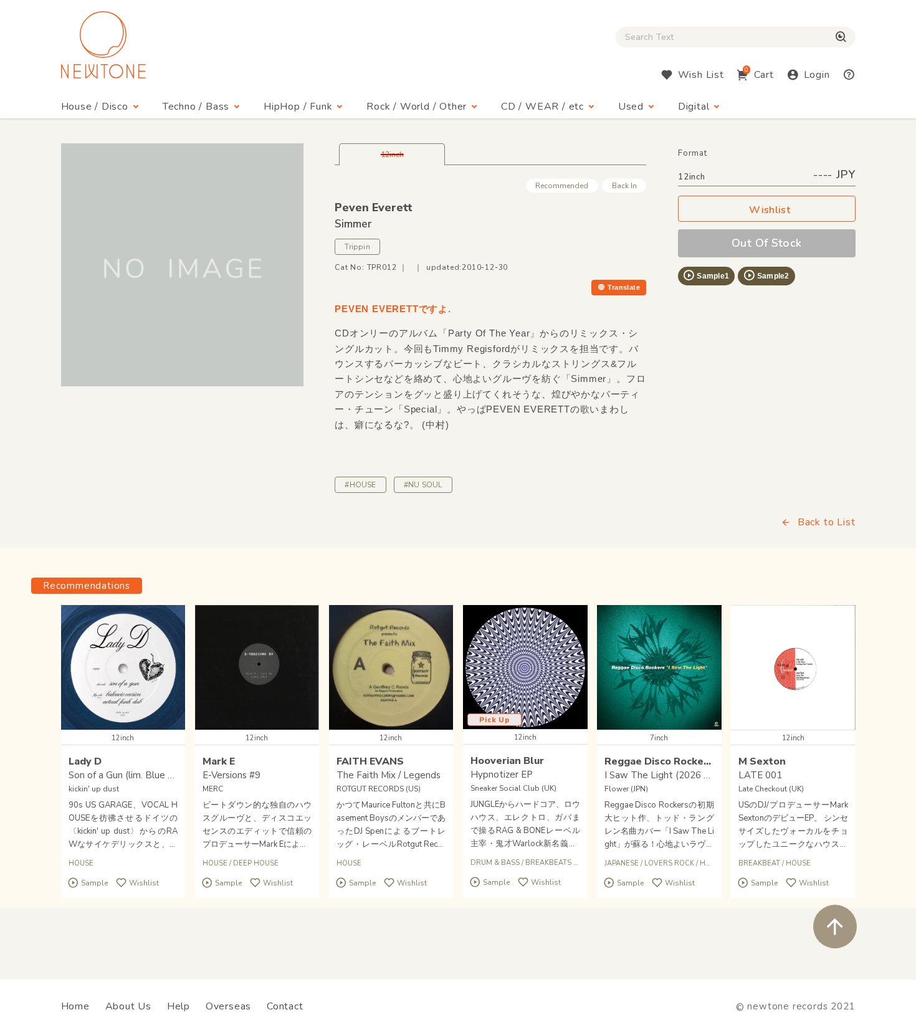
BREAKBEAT (759, 863)
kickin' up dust (94, 789)
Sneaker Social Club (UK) (513, 788)
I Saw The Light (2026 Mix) (663, 775)
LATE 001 (760, 775)
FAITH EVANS (370, 761)
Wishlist (769, 210)
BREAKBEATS (548, 862)
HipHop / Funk (298, 106)
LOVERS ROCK (669, 863)
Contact (285, 1006)
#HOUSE (360, 485)
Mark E (219, 761)
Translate (624, 287)
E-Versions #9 (231, 775)
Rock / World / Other (416, 106)
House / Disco (94, 106)
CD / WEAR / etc (542, 106)
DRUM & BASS (495, 862)
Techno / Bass (196, 106)
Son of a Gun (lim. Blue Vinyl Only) (141, 775)
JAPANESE (621, 863)
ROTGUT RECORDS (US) (378, 789)
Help (178, 1006)
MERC (213, 789)
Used (631, 106)
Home (75, 1006)
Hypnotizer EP (501, 774)
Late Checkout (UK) (771, 789)
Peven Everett (374, 207)
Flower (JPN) (626, 789)
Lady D (85, 761)
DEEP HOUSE (256, 863)
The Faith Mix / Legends (388, 775)
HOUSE (81, 863)
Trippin (357, 247)
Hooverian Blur (507, 761)
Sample (94, 883)
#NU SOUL (423, 485)
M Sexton (762, 761)
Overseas (228, 1006)
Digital (694, 106)
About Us (128, 1006)
